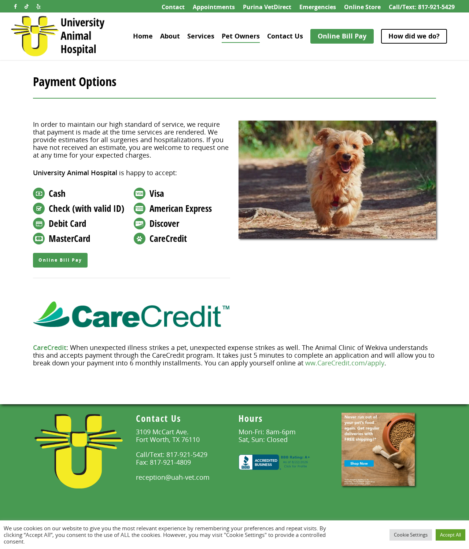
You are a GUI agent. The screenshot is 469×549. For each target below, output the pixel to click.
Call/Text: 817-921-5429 (422, 7)
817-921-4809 (170, 462)
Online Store (362, 7)
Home (143, 36)
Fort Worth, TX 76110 (168, 439)
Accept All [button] (450, 534)
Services (200, 36)
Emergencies (317, 7)
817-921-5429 (186, 454)
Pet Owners (241, 36)
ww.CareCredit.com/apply (344, 362)
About (170, 36)
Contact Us (285, 36)
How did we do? (414, 36)
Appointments (214, 7)
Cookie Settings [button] (411, 534)
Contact (173, 7)
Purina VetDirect (267, 7)
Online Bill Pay (342, 36)
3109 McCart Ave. (162, 431)
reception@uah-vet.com (173, 477)
